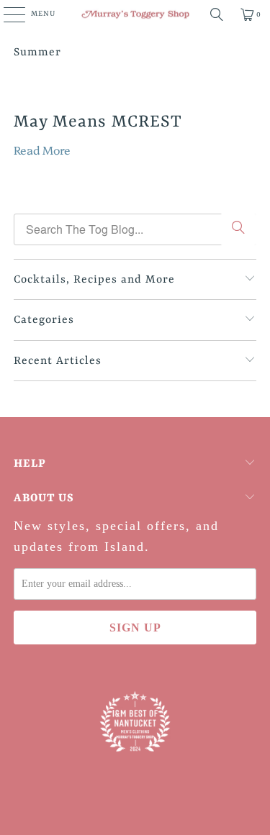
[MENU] (7, 14)
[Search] (216, 14)
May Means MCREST (98, 122)
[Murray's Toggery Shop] (135, 14)
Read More (42, 150)
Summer (37, 52)
